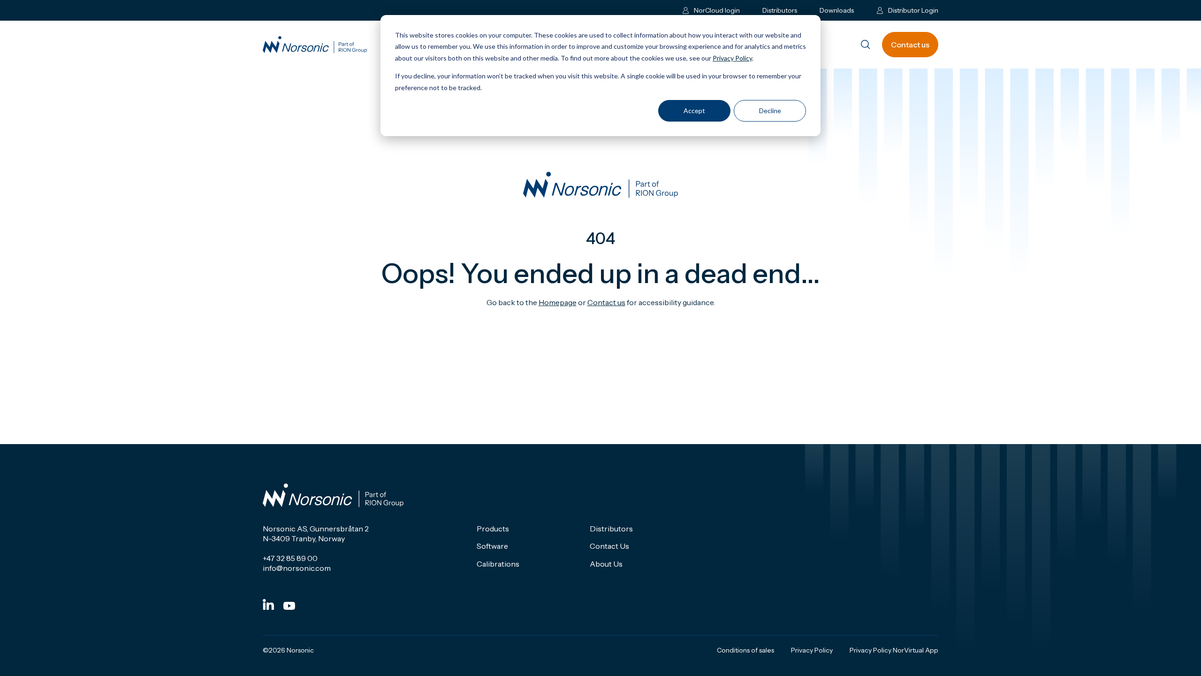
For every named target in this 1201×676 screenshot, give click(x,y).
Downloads (837, 10)
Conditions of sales (745, 650)
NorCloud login (717, 10)
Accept (694, 111)
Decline (770, 111)
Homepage (558, 302)
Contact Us (609, 546)
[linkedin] (268, 604)
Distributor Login (913, 10)
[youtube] (289, 606)
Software (492, 546)
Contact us (910, 44)
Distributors (779, 10)
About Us (606, 563)
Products (493, 528)
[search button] (865, 45)
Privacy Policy (732, 58)
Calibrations (498, 563)
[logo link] (315, 45)
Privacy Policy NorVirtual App (894, 650)
